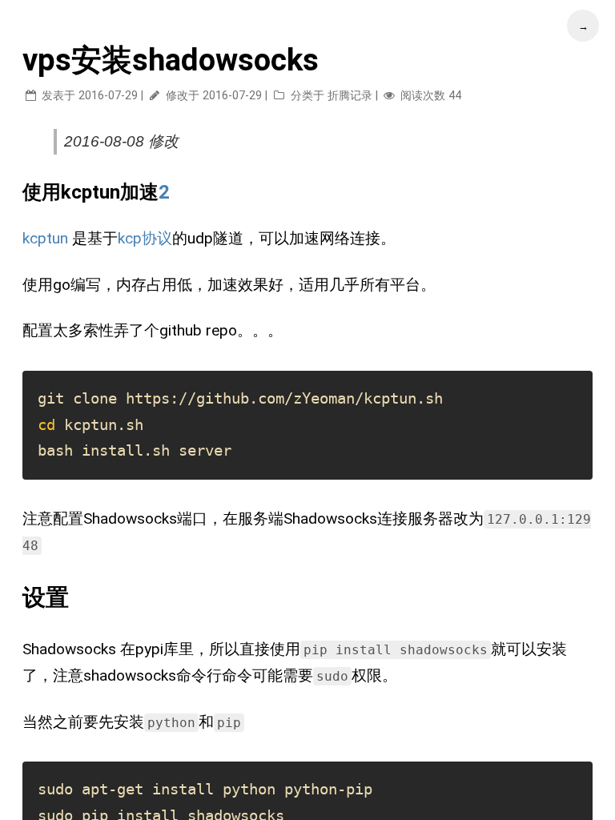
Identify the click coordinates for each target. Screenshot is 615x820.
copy (575, 363)
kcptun (45, 238)
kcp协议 (145, 238)
